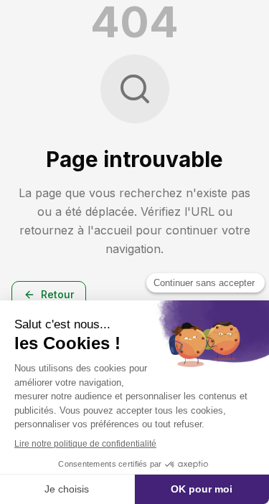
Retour (57, 294)
